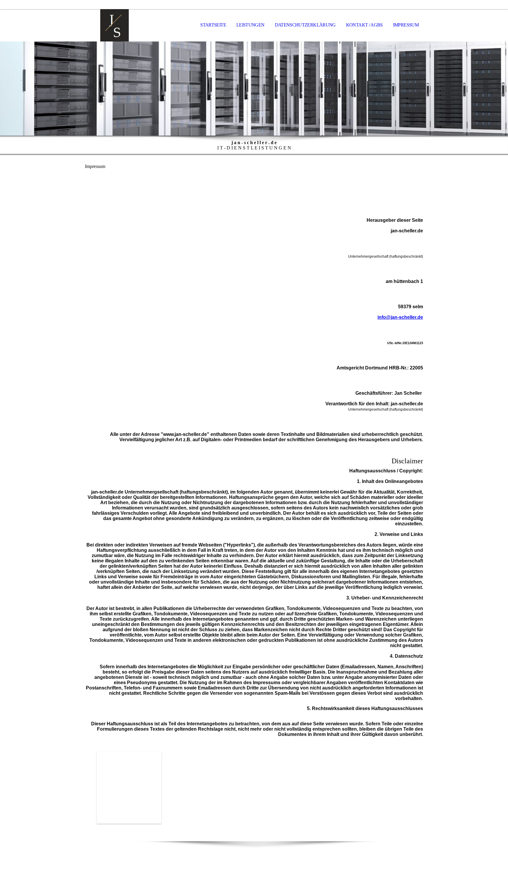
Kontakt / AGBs (364, 24)
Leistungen (250, 24)
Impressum (406, 24)
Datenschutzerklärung (305, 24)
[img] (114, 25)
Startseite (213, 24)
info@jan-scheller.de (400, 317)
